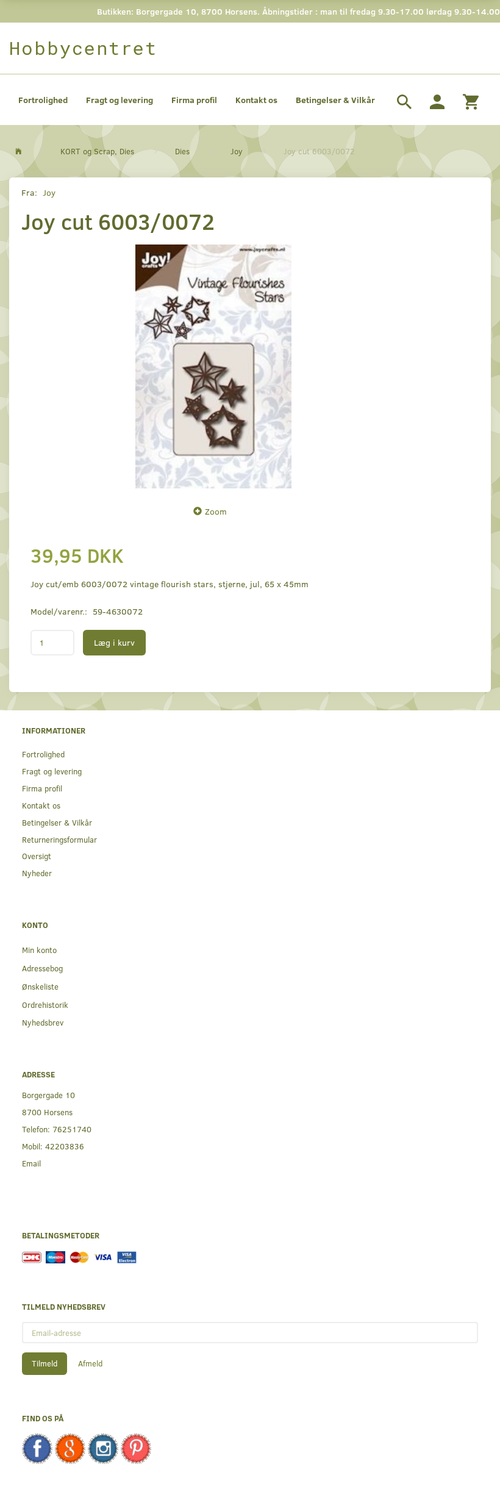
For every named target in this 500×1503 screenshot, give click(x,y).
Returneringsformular (59, 839)
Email (31, 1163)
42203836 (64, 1146)
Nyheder (37, 873)
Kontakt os (256, 99)
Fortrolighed (43, 99)
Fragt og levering (119, 99)
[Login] (437, 100)
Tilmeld (44, 1363)
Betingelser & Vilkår (335, 99)
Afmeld (90, 1363)
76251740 (71, 1129)
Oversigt (36, 856)
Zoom (216, 511)
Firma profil (194, 99)
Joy (49, 192)
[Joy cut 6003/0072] (213, 366)
